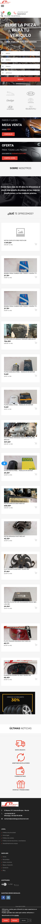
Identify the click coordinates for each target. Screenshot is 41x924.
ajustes (16, 915)
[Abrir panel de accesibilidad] (4, 463)
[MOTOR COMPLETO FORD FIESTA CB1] (20, 232)
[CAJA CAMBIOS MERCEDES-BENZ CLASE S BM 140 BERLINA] (20, 430)
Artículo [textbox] (9, 73)
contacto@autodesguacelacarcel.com (16, 819)
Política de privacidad (9, 832)
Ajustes (24, 920)
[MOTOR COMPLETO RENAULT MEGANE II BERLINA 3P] (20, 331)
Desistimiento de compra (10, 843)
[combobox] (20, 53)
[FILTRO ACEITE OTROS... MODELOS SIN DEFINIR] (20, 462)
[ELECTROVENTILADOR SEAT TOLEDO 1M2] (20, 561)
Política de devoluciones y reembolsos (14, 841)
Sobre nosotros (7, 862)
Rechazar (14, 920)
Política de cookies (8, 838)
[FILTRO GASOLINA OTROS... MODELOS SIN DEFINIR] (20, 364)
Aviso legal (6, 835)
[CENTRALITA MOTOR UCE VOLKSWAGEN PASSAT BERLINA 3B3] (20, 594)
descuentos (14, 154)
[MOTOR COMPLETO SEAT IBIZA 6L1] (20, 495)
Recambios (6, 859)
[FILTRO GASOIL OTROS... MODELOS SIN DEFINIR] (20, 396)
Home (4, 857)
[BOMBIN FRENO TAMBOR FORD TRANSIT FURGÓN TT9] (20, 265)
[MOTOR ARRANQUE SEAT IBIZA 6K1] (20, 528)
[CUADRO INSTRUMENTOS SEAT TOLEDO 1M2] (20, 667)
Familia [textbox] (8, 66)
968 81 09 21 (21, 14)
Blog (4, 870)
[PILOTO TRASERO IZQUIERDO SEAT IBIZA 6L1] (20, 633)
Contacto (5, 868)
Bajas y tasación (8, 865)
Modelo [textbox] (8, 60)
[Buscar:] (18, 16)
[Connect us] (3, 897)
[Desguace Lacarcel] (9, 2)
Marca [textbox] (8, 53)
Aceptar (6, 920)
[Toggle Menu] (2, 6)
